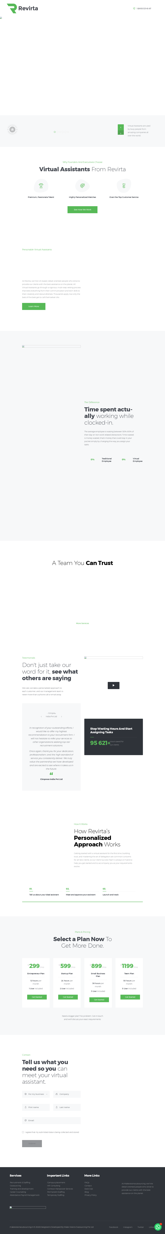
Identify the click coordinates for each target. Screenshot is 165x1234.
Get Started (37, 997)
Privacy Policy (91, 1195)
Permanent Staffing (56, 1192)
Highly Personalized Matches (82, 197)
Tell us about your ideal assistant (44, 895)
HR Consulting (35, 608)
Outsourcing (15, 1186)
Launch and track (111, 895)
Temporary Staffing (55, 1195)
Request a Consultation (99, 84)
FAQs (87, 1183)
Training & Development (129, 610)
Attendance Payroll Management (24, 1195)
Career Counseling (18, 1192)
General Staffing (98, 585)
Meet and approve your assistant (81, 895)
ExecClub (89, 1189)
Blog (87, 1192)
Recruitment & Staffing (20, 1183)
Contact (88, 1186)
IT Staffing (129, 585)
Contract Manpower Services (60, 1189)
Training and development (21, 1189)
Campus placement (56, 1183)
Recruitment (98, 608)
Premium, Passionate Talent (41, 197)
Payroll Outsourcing (36, 585)
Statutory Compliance (67, 587)
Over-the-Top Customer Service (123, 197)
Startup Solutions (66, 608)
